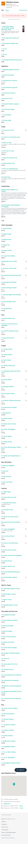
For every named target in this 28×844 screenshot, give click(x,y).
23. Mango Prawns (6, 239)
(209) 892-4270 (9, 7)
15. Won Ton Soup (6, 142)
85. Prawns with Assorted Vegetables (11, 555)
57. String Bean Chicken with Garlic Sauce (10, 371)
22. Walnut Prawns (6, 234)
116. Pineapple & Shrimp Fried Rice (10, 763)
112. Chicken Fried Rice (7, 730)
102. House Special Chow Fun (9, 664)
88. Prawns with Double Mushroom (10, 572)
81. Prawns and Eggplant (8, 529)
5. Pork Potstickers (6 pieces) (9, 87)
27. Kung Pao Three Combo (8, 268)
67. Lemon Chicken (6, 436)
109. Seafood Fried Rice (7, 713)
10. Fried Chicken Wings (7, 109)
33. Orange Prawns (6, 308)
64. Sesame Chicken (6, 418)
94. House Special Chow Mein (9, 620)
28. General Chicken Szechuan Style (11, 275)
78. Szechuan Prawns (7, 509)
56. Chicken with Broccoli (8, 365)
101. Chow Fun (5, 658)
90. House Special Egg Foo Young (10, 588)
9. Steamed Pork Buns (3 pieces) (10, 104)
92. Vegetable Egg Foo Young (9, 605)
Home (3, 819)
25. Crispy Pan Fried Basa (8, 256)
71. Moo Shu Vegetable (7, 465)
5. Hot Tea (4, 54)
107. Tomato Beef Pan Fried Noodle (11, 698)
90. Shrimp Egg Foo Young (8, 594)
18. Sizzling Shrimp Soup (8, 163)
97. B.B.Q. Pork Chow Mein (8, 636)
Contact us (4, 824)
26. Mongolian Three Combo (9, 261)
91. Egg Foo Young (6, 599)
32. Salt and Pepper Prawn (8, 301)
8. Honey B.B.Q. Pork (6, 98)
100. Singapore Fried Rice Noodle (10, 653)
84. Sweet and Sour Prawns (8, 550)
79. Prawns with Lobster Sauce (9, 516)
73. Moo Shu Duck (6, 476)
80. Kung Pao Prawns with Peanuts (10, 522)
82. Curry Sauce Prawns (7, 536)
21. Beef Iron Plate (6, 228)
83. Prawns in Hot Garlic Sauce (9, 543)
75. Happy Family (6, 492)
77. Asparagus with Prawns (8, 502)
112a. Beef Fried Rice (7, 735)
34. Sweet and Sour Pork (8, 318)
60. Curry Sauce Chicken (8, 393)
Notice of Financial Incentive (9, 832)
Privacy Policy (5, 829)
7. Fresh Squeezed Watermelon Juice (11, 60)
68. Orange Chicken (6, 441)
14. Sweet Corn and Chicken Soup (10, 137)
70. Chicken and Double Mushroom (10, 456)
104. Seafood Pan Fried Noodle (9, 680)
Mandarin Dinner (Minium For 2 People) (9, 190)
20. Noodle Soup (5, 177)
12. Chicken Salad (6, 120)
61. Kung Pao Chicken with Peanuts (11, 400)
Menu (2, 10)
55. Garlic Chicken (6, 360)
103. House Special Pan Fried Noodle (11, 675)
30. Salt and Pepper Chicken (9, 287)
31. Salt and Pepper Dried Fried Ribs (11, 294)
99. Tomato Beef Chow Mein (9, 647)
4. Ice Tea (4, 49)
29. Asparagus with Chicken (8, 282)
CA (6, 819)
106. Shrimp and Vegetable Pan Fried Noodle (11, 692)
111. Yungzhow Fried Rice (8, 724)
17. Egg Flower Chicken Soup (9, 158)
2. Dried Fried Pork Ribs (7, 75)
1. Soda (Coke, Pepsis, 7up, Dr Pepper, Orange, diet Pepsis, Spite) (7, 28)
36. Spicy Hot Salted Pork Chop (9, 331)
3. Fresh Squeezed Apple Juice (9, 43)
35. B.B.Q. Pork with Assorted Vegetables (9, 324)
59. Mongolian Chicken (7, 386)
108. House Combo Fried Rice (9, 708)
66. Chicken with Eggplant (8, 429)
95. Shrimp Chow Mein (7, 625)
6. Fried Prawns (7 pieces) (8, 93)
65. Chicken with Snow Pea (8, 424)
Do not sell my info (6, 835)
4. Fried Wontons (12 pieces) (9, 80)
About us (4, 821)
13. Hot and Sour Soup (7, 130)
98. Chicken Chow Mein (7, 642)
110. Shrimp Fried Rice (7, 719)
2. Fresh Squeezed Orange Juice (10, 38)
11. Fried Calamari (6, 115)
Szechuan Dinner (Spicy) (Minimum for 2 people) (10, 205)
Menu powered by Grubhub (14, 19)
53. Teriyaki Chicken (6, 349)
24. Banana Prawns (6, 250)
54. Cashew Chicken (6, 354)
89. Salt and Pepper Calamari (9, 577)
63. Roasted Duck (6, 413)
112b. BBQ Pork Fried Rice (8, 741)
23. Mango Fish (5, 245)
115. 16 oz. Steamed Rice (8, 757)
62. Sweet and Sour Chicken (9, 407)
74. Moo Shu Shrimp (6, 482)
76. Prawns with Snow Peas (8, 497)
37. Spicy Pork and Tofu (7, 338)
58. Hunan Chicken (6, 379)
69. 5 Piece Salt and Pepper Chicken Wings (11, 448)
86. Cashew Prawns (6, 561)
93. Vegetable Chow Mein (8, 615)
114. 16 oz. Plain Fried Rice (8, 752)
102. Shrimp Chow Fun (7, 669)
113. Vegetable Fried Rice (8, 746)
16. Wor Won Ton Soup (7, 151)
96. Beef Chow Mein (6, 631)
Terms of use (5, 827)
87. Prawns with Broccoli (8, 566)
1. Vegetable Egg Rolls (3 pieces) (10, 69)
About (7, 10)
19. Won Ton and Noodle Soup (9, 168)
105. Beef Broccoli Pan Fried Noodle (11, 686)
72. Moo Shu (4, 471)
